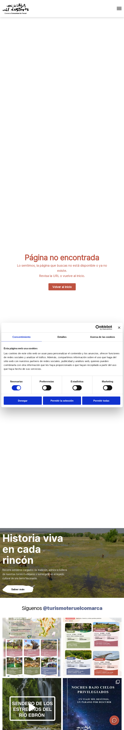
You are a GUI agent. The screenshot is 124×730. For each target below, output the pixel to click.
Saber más (18, 589)
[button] (114, 720)
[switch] (46, 387)
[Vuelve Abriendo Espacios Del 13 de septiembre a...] (31, 647)
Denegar (22, 400)
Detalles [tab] (62, 336)
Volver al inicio (62, 287)
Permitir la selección (62, 400)
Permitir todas (101, 400)
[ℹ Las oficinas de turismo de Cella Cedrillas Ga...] (92, 647)
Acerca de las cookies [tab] (102, 336)
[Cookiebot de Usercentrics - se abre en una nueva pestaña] (98, 327)
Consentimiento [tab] (21, 336)
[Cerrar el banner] (119, 327)
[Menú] (119, 8)
